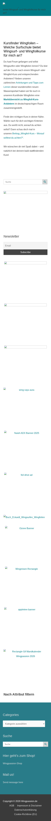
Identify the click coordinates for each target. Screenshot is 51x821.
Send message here (13, 782)
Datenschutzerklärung (25, 810)
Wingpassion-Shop (12, 763)
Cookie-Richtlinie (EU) (25, 814)
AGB (11, 805)
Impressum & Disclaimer (29, 805)
